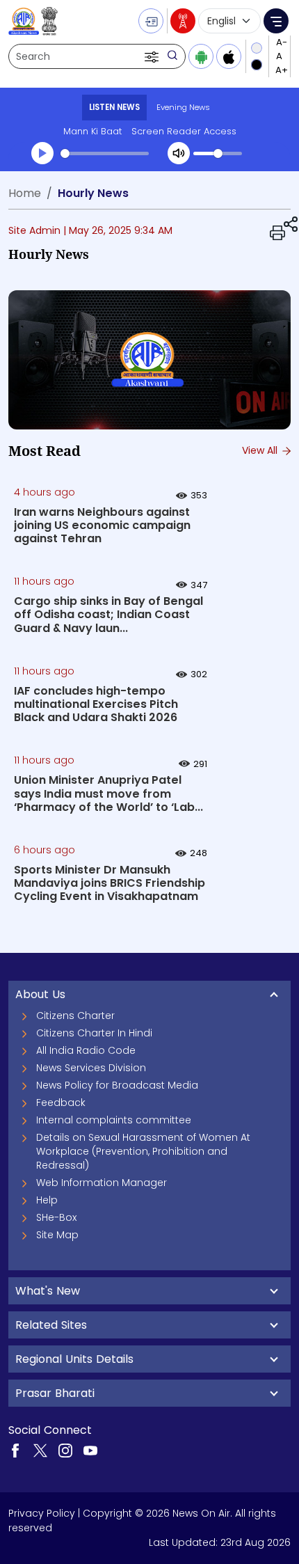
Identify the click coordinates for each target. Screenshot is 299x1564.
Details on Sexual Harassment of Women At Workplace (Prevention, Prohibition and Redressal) (143, 1151)
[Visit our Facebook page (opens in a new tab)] (15, 1450)
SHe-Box (56, 1217)
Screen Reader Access (183, 131)
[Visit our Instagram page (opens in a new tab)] (65, 1450)
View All (261, 450)
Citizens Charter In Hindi (94, 1033)
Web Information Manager (101, 1183)
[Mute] (179, 153)
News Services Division (91, 1068)
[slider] (104, 153)
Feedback (61, 1102)
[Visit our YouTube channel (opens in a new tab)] (90, 1450)
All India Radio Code (86, 1050)
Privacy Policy (41, 1513)
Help (47, 1200)
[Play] (42, 153)
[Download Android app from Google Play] (200, 56)
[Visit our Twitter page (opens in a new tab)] (40, 1450)
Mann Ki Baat (92, 131)
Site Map (57, 1235)
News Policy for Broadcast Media (117, 1085)
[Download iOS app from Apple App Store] (228, 56)
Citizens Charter (75, 1015)
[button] (153, 56)
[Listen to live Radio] (182, 20)
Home (24, 193)
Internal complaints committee (113, 1120)
